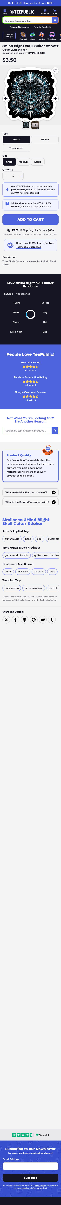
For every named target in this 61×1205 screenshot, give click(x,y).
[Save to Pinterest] (34, 619)
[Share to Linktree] (24, 619)
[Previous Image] (6, 98)
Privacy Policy (40, 1185)
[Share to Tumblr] (52, 619)
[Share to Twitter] (6, 619)
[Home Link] (22, 12)
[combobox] (27, 20)
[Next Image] (55, 98)
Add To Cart (30, 219)
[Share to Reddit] (43, 619)
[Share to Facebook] (15, 619)
